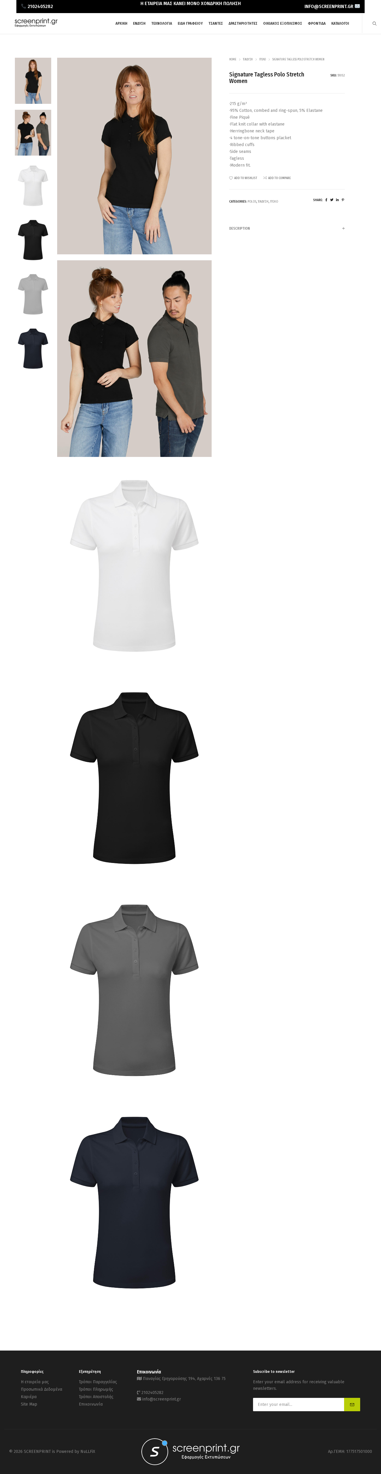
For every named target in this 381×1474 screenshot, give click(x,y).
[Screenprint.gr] (36, 26)
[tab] (287, 228)
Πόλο (262, 59)
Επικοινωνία (91, 1404)
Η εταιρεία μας (35, 1381)
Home (232, 59)
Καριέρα (29, 1396)
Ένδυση (248, 59)
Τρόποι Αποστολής (96, 1396)
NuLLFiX (87, 1451)
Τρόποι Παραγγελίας (98, 1381)
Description (239, 228)
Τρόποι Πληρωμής (96, 1389)
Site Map (29, 1404)
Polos (252, 201)
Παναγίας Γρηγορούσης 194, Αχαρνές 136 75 (184, 1378)
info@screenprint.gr (161, 1399)
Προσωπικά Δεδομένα (41, 1389)
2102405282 (152, 1392)
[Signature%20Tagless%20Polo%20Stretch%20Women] (326, 200)
